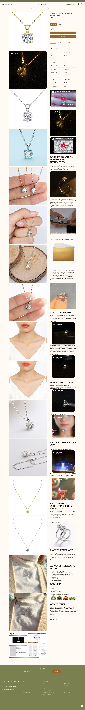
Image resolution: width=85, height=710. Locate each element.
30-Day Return (68, 42)
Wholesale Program (27, 688)
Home (3, 10)
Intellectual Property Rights (70, 690)
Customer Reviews (27, 692)
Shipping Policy (67, 683)
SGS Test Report (47, 694)
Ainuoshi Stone (26, 685)
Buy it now (63, 36)
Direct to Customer (27, 690)
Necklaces (42, 8)
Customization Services (48, 690)
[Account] (78, 4)
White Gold (53, 24)
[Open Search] (3, 4)
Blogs (48, 8)
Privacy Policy (67, 681)
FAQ (44, 683)
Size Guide (60, 42)
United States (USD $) (70, 4)
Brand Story (25, 683)
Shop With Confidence (48, 692)
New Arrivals (25, 8)
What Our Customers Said (57, 8)
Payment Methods (47, 688)
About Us (25, 681)
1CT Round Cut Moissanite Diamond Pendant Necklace (14, 10)
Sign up (56, 671)
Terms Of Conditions (68, 685)
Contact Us (45, 681)
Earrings (36, 8)
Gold (60, 24)
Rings (31, 8)
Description (53, 42)
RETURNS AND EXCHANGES (70, 688)
